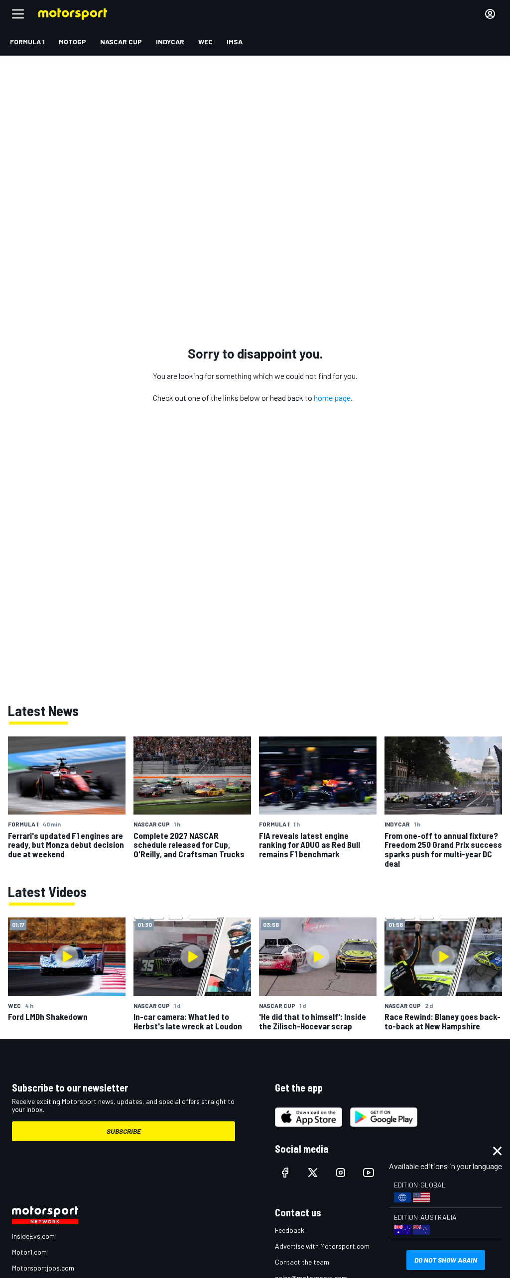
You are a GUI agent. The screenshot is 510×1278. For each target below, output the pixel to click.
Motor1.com (29, 1252)
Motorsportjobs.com (43, 1268)
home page (332, 397)
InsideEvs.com (33, 1236)
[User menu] (490, 14)
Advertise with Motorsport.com (322, 1246)
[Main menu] (18, 14)
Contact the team (302, 1262)
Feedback (289, 1230)
